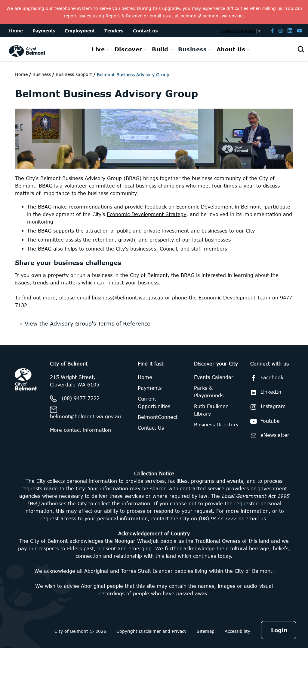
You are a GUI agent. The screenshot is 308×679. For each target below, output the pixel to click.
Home (21, 74)
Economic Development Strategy (146, 214)
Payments (150, 388)
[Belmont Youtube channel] (299, 30)
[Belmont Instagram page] (281, 30)
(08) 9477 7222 (81, 398)
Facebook (271, 377)
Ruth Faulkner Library (211, 410)
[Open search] (301, 49)
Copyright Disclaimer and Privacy (151, 631)
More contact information (80, 430)
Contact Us (151, 428)
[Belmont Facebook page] (272, 30)
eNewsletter (274, 435)
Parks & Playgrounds (208, 391)
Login (279, 630)
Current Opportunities (154, 402)
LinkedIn (270, 392)
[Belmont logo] (27, 49)
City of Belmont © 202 (78, 631)
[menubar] (171, 49)
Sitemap (205, 631)
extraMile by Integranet (28, 348)
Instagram (273, 406)
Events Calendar (213, 377)
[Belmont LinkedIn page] (290, 30)
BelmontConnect (157, 417)
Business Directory (216, 424)
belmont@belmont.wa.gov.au (85, 416)
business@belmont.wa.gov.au (127, 297)
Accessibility (237, 631)
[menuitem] (100, 49)
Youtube (270, 421)
